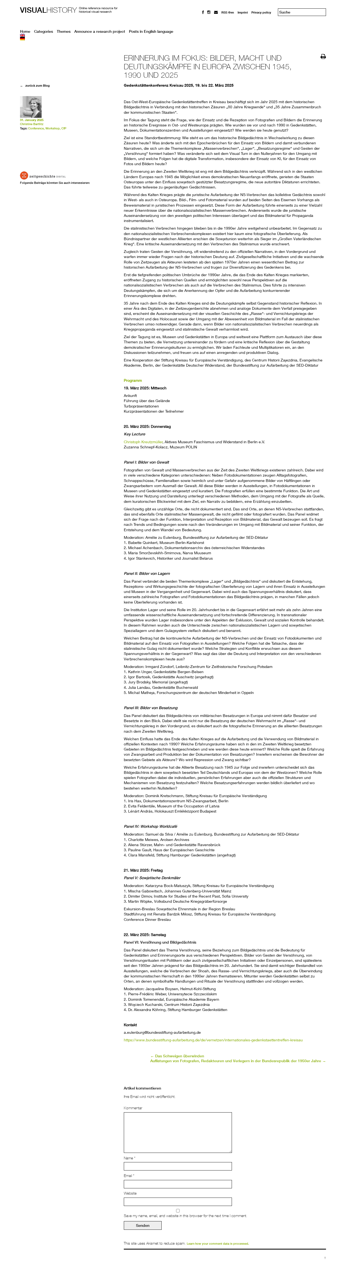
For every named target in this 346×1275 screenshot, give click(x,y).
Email (129, 1175)
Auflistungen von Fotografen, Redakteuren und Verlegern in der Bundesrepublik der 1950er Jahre (238, 1060)
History (48, 9)
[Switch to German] (173, 38)
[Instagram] (209, 12)
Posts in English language (151, 31)
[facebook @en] (203, 12)
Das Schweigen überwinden (177, 1056)
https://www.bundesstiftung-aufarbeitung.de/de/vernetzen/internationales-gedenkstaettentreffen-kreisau (213, 1040)
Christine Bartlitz (32, 124)
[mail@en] (216, 12)
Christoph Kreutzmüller (143, 441)
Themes (64, 31)
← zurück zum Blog (35, 85)
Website (130, 1193)
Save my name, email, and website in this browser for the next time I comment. (185, 1216)
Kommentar (133, 1108)
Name (129, 1158)
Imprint (243, 12)
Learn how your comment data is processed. (218, 1243)
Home (25, 31)
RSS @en (227, 12)
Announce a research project (99, 31)
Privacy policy (261, 12)
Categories (43, 31)
